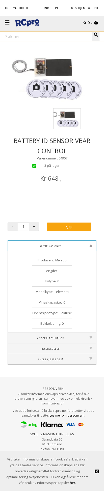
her (72, 482)
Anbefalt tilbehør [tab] (50, 338)
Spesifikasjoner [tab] (50, 245)
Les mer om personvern (66, 415)
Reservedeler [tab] (50, 348)
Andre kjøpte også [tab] (51, 359)
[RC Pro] (27, 23)
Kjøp (69, 226)
